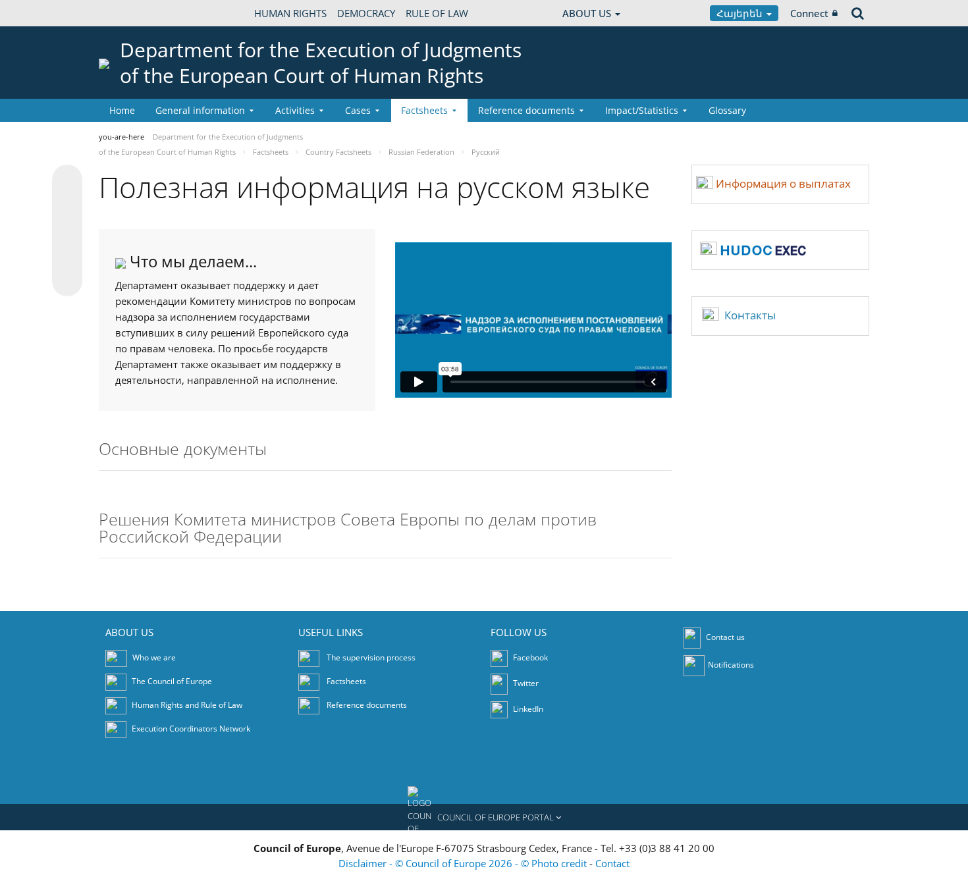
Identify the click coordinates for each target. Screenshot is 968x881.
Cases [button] (358, 110)
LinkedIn (527, 709)
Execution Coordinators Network (191, 729)
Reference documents (367, 705)
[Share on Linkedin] (67, 256)
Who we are (154, 658)
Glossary (727, 110)
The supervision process (371, 658)
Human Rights (290, 13)
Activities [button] (295, 110)
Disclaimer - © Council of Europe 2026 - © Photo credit (463, 863)
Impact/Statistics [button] (641, 110)
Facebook (529, 658)
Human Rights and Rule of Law (187, 705)
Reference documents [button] (526, 110)
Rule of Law (437, 13)
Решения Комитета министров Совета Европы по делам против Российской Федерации (348, 528)
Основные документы (183, 450)
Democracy (366, 13)
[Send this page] (67, 281)
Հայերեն (740, 13)
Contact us (725, 637)
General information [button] (200, 110)
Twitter (525, 683)
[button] (484, 817)
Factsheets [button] (424, 110)
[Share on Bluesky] (67, 181)
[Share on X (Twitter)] (67, 206)
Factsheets (346, 681)
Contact (612, 863)
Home (122, 110)
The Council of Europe (172, 681)
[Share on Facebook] (67, 231)
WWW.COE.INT (132, 13)
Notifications (731, 665)
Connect (809, 13)
